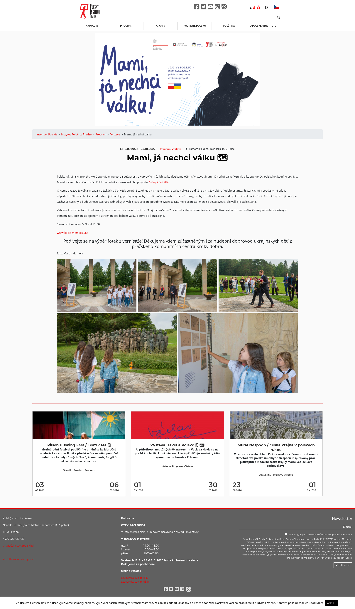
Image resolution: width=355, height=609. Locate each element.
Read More (316, 603)
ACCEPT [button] (331, 603)
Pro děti (78, 470)
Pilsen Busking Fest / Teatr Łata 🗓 (79, 445)
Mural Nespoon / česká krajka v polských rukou (276, 447)
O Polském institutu (263, 25)
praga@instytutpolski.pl (18, 545)
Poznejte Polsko (194, 25)
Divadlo (67, 470)
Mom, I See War (159, 182)
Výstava (176, 149)
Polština (229, 25)
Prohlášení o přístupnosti (19, 559)
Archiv (160, 25)
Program (126, 25)
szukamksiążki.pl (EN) (135, 581)
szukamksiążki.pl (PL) (134, 577)
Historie (166, 466)
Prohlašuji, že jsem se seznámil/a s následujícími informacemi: (319, 534)
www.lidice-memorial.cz (72, 232)
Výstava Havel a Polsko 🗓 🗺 (177, 445)
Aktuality (92, 25)
